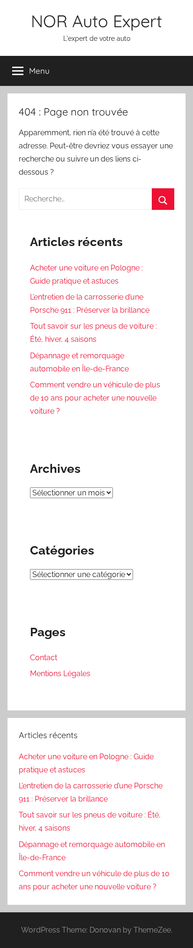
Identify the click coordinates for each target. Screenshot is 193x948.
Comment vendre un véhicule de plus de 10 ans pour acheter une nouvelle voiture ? (95, 398)
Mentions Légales (60, 673)
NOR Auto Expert (96, 20)
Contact (43, 657)
